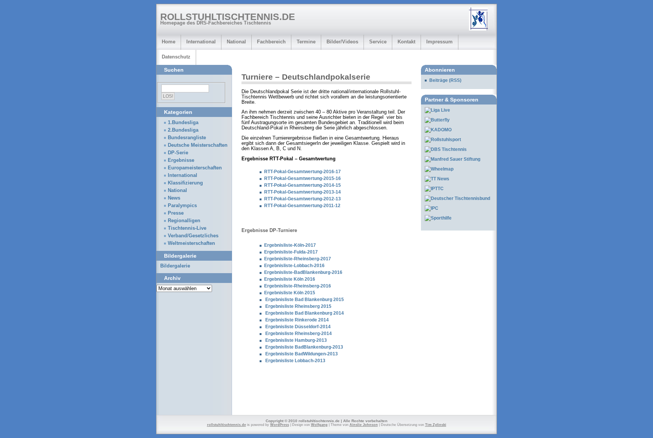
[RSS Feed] (481, 20)
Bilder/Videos (342, 42)
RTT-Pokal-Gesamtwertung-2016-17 (302, 171)
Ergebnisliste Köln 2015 (289, 292)
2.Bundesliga (183, 130)
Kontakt (406, 42)
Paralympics (182, 205)
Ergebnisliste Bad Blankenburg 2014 (304, 313)
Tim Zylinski (435, 425)
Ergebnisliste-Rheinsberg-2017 (297, 258)
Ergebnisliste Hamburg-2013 (296, 340)
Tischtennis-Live (187, 228)
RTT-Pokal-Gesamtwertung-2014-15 (302, 185)
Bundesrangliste (187, 137)
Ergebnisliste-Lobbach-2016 (294, 265)
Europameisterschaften (195, 168)
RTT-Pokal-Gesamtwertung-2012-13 (302, 198)
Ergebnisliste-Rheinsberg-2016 (297, 286)
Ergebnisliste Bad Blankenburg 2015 (304, 299)
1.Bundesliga (183, 122)
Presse (176, 213)
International (201, 42)
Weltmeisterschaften (191, 243)
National (236, 42)
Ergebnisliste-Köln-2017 (290, 245)
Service (378, 42)
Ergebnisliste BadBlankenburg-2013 (304, 347)
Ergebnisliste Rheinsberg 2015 (298, 306)
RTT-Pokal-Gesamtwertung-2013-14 (302, 192)
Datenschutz (176, 57)
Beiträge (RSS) (445, 80)
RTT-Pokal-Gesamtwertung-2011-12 (302, 205)
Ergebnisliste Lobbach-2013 (295, 360)
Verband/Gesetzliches (193, 235)
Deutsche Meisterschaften (197, 145)
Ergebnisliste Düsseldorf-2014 (297, 326)
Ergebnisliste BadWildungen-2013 (301, 354)
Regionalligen (184, 220)
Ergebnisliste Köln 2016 (289, 279)
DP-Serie (178, 152)
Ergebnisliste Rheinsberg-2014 (298, 333)
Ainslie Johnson (364, 425)
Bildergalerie (175, 266)
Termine (306, 42)
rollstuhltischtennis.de (227, 16)
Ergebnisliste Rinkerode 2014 (296, 320)
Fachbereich (271, 42)
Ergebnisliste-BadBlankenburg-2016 (303, 272)
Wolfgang (319, 425)
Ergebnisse (181, 160)
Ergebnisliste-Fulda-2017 (291, 252)
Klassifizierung (185, 183)
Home (168, 42)
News (174, 198)
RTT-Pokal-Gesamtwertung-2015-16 (302, 178)
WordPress (279, 425)
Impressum (439, 42)
